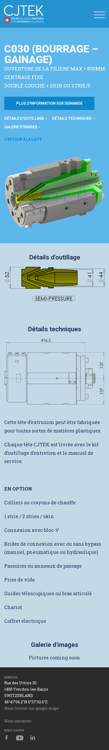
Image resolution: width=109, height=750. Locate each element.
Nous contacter (18, 720)
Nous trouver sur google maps (31, 708)
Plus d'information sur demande (49, 103)
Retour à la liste (24, 139)
